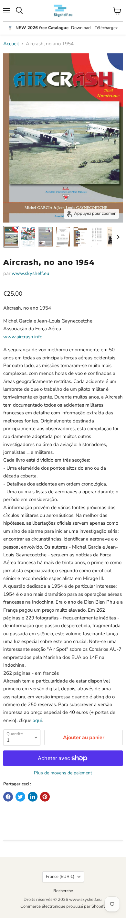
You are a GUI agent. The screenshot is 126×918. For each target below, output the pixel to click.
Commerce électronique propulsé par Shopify (63, 906)
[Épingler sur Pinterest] (45, 797)
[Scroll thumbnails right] (117, 237)
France (60, 877)
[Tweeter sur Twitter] (20, 797)
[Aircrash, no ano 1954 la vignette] (11, 236)
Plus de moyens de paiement (63, 773)
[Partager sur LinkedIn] (32, 797)
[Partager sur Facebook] (8, 797)
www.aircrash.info (22, 336)
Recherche (63, 891)
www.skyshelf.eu (30, 273)
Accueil (11, 44)
